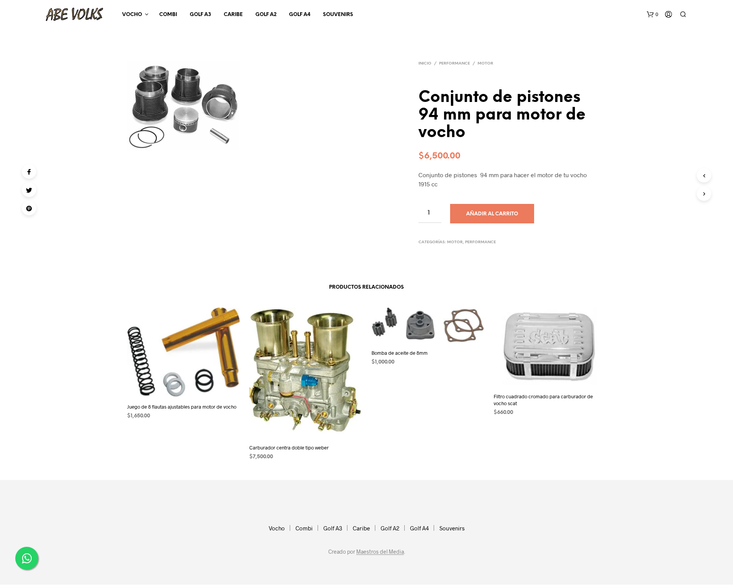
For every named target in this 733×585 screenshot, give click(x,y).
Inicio (424, 63)
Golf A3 (200, 14)
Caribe (233, 14)
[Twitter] (29, 190)
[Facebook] (29, 171)
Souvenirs (338, 14)
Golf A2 (265, 14)
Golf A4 (299, 14)
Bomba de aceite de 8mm (399, 353)
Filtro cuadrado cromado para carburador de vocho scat (543, 399)
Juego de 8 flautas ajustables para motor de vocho (181, 407)
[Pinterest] (29, 208)
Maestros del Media (380, 552)
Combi (168, 14)
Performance (454, 63)
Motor (485, 63)
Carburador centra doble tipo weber (289, 447)
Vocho (132, 14)
